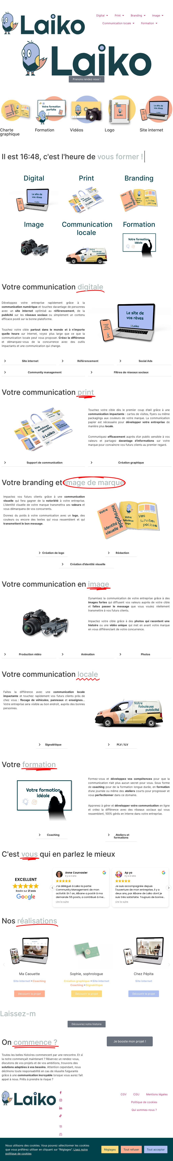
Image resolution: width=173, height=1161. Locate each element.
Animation (88, 666)
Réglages (110, 1149)
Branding (136, 15)
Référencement (87, 372)
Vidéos (12, 130)
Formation (147, 23)
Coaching (155, 130)
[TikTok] (86, 1127)
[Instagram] (86, 1112)
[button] (2, 115)
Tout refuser (131, 1149)
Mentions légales (157, 1106)
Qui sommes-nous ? (144, 1121)
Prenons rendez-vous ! (16, 3)
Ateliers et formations (121, 848)
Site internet (87, 130)
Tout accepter (156, 1149)
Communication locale (116, 23)
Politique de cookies (144, 1113)
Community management (123, 132)
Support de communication (45, 474)
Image (156, 15)
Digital (100, 15)
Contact (93, 3)
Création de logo (53, 564)
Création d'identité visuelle (87, 575)
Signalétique (53, 756)
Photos (145, 666)
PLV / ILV (122, 756)
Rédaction (122, 564)
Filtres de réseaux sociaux (131, 384)
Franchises (116, 3)
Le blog (104, 3)
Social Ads (145, 372)
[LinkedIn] (86, 1119)
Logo (45, 130)
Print (118, 15)
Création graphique (131, 474)
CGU (136, 1106)
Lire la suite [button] (62, 913)
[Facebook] (86, 1104)
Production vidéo (30, 666)
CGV (124, 1106)
